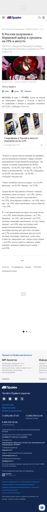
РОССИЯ (37, 267)
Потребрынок (17, 267)
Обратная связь (9, 408)
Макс (7, 91)
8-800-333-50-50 (9, 423)
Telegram (27, 91)
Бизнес (28, 267)
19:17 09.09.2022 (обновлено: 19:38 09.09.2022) (20, 29)
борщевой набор (9, 271)
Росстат (5, 267)
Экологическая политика (11, 493)
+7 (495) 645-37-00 (10, 416)
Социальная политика (10, 490)
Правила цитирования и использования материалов (20, 482)
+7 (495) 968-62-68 (34, 417)
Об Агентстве (8, 405)
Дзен (16, 91)
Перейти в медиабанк (29, 82)
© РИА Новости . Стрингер (11, 82)
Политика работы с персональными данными (18, 484)
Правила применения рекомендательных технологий (20, 487)
